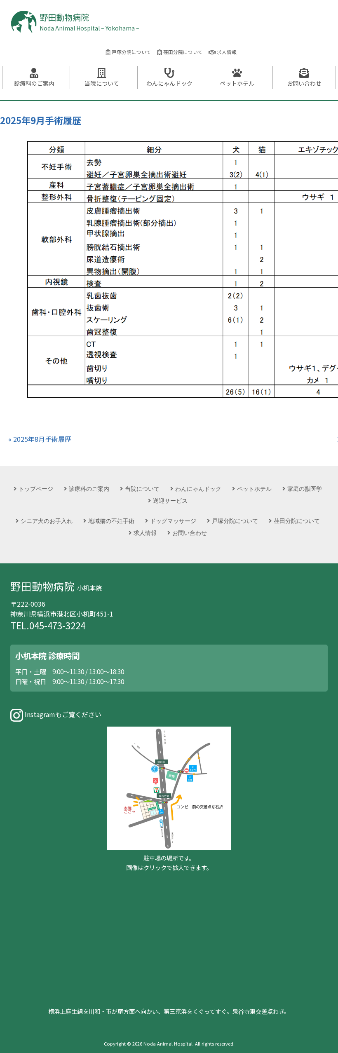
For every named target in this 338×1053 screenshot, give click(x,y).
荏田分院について (182, 52)
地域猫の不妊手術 (111, 521)
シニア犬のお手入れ (47, 521)
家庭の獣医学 (304, 488)
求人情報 (226, 52)
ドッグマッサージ (173, 521)
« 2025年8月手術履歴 (39, 439)
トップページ (36, 488)
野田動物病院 (89, 21)
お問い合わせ (304, 83)
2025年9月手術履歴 (40, 120)
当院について (101, 83)
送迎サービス (170, 500)
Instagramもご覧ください (62, 714)
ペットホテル (237, 83)
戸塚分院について (130, 52)
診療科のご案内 (34, 83)
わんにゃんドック (169, 83)
